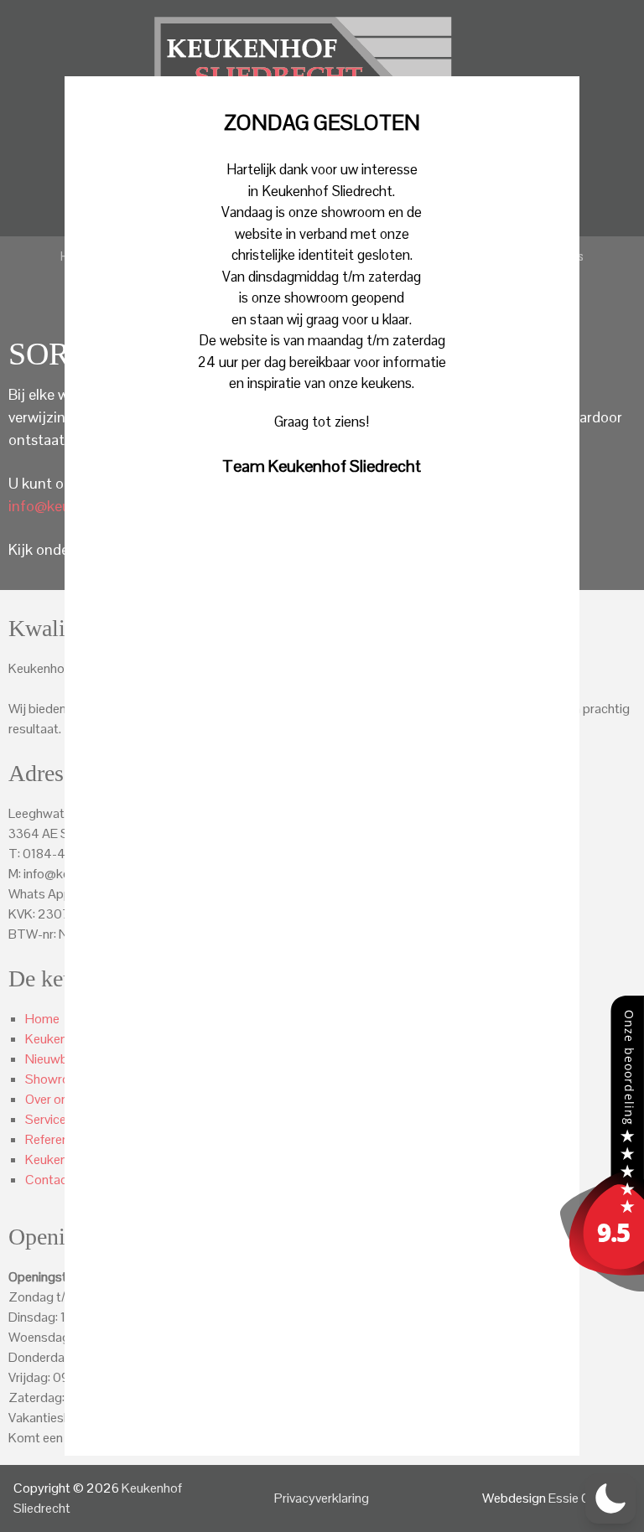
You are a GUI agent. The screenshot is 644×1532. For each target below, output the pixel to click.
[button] (610, 1498)
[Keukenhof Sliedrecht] (602, 1287)
